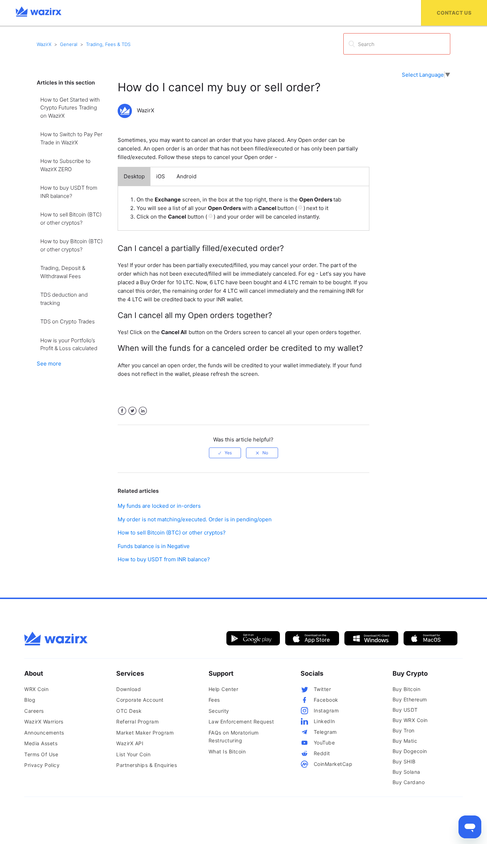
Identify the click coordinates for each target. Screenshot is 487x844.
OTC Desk (129, 711)
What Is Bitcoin (227, 751)
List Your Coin (133, 754)
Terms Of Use (41, 754)
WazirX (44, 44)
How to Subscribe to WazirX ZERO (65, 165)
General (68, 44)
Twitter (132, 410)
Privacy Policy (42, 765)
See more (49, 363)
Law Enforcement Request (241, 721)
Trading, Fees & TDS (108, 44)
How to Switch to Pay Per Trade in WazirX (71, 138)
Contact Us (454, 13)
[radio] (225, 452)
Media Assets (40, 743)
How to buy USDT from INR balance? (68, 191)
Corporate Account (140, 700)
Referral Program (137, 721)
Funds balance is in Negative (154, 546)
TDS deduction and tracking (64, 298)
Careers (34, 711)
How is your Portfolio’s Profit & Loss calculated (68, 344)
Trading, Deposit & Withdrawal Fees (62, 272)
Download (128, 689)
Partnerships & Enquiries (146, 765)
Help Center (224, 689)
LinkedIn (142, 410)
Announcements (44, 733)
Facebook (122, 410)
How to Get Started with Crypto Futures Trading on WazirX (70, 107)
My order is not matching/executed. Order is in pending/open (195, 519)
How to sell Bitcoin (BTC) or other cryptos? (71, 218)
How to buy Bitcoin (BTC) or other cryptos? (71, 245)
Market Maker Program (145, 733)
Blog (29, 700)
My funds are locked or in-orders (159, 505)
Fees (214, 700)
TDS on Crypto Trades (67, 321)
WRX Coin (36, 689)
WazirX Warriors (43, 721)
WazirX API (129, 743)
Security (219, 711)
